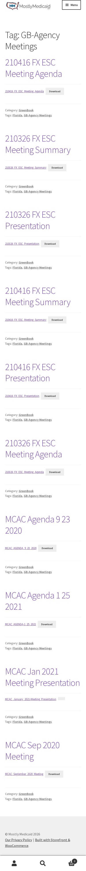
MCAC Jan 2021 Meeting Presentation (42, 676)
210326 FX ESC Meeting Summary (37, 144)
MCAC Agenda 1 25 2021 (37, 600)
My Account (14, 863)
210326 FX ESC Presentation (30, 220)
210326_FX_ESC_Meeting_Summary (25, 167)
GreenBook (26, 110)
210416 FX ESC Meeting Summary (37, 296)
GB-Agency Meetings (38, 115)
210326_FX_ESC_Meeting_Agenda (24, 472)
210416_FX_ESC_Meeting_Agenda (24, 91)
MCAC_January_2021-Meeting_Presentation (30, 699)
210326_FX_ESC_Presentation (22, 243)
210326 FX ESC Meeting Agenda (33, 448)
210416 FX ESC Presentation (30, 372)
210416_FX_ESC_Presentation (22, 396)
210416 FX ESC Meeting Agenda (33, 67)
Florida (17, 115)
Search (43, 863)
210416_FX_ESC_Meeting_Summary (25, 319)
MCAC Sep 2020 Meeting (32, 750)
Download (54, 91)
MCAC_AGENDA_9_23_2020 (20, 548)
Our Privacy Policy (18, 840)
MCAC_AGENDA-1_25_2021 (20, 624)
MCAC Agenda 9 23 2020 (37, 524)
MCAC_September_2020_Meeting (24, 774)
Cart (66, 859)
